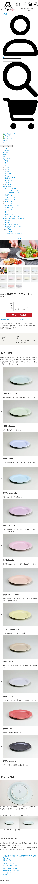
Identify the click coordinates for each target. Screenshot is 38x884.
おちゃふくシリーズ (11, 188)
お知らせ (7, 140)
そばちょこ (8, 167)
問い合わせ (7, 142)
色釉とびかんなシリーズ (13, 205)
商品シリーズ (7, 186)
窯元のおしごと (9, 138)
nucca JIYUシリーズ (11, 191)
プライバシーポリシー (12, 231)
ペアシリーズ (9, 203)
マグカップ (8, 169)
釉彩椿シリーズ (10, 195)
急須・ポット (9, 174)
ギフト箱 (8, 184)
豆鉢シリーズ (9, 214)
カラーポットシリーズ (12, 216)
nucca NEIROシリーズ (12, 193)
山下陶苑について (10, 134)
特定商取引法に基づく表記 (13, 233)
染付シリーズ (9, 208)
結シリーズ (8, 210)
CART (19, 238)
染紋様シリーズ (10, 199)
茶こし (7, 176)
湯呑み (7, 171)
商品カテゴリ (7, 159)
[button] (35, 252)
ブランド (7, 136)
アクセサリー (9, 180)
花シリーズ (8, 212)
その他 (7, 182)
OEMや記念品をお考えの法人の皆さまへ (15, 218)
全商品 (5, 156)
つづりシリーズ (10, 197)
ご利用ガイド (7, 14)
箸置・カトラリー (10, 178)
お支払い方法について (12, 225)
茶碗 (6, 161)
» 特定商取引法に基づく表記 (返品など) (13, 319)
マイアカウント (7, 875)
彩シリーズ (8, 201)
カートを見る (9, 222)
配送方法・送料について (13, 227)
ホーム (5, 148)
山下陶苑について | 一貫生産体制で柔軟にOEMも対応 (20, 856)
